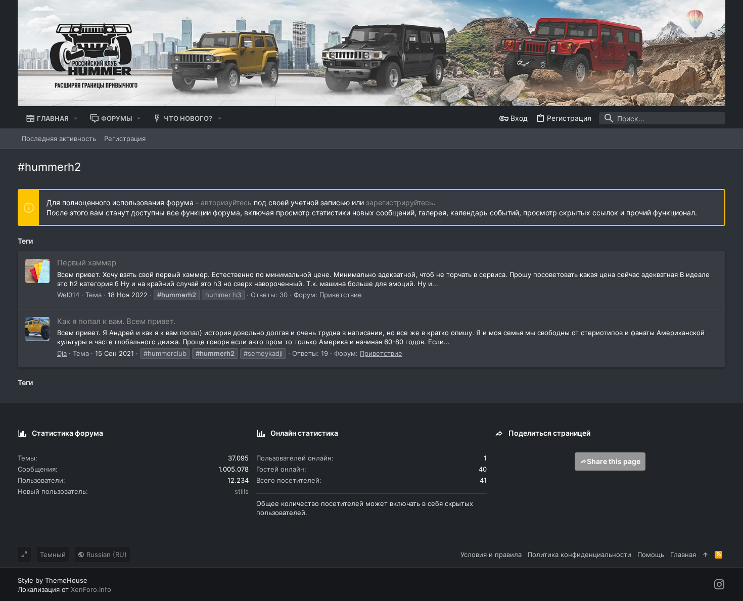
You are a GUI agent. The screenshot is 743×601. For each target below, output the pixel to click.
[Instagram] (719, 584)
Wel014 (68, 295)
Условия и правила (491, 554)
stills (242, 491)
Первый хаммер (86, 262)
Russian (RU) (105, 554)
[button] (76, 118)
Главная (683, 554)
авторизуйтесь (226, 202)
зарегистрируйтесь (399, 202)
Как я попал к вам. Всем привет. (116, 321)
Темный (53, 554)
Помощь (650, 554)
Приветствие (340, 295)
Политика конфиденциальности (579, 554)
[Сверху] (705, 554)
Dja (62, 353)
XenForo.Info (91, 589)
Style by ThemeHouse (52, 580)
